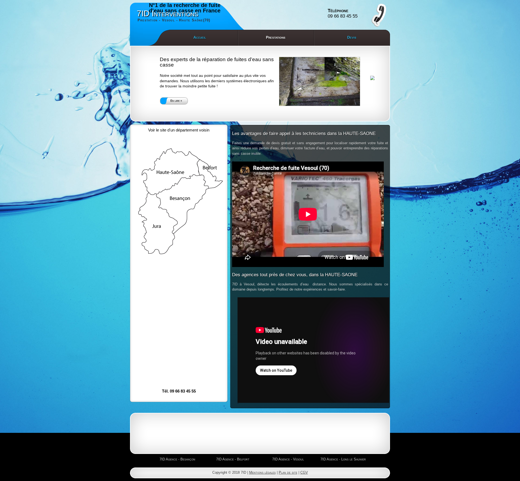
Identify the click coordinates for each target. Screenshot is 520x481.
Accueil (199, 37)
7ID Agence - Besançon (177, 459)
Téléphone (343, 13)
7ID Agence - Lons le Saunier (343, 459)
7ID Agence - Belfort (232, 459)
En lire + (176, 100)
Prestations (275, 37)
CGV (304, 472)
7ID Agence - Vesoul (288, 459)
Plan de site (288, 472)
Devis (351, 37)
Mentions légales (262, 472)
